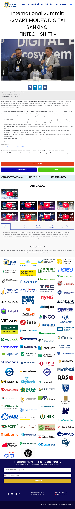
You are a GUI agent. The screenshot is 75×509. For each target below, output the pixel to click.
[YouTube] (12, 494)
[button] (3, 60)
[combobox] (7, 475)
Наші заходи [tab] (51, 226)
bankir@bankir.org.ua (37, 494)
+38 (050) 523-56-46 (61, 494)
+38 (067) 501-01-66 (61, 492)
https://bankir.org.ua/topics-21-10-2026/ (12, 147)
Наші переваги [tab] (39, 226)
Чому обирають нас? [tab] (66, 226)
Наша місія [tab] (15, 226)
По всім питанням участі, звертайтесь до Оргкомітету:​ (12, 177)
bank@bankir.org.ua (37, 492)
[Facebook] (9, 494)
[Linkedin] (16, 494)
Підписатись (37, 481)
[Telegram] (19, 494)
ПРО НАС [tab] (4, 226)
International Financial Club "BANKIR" (43, 4)
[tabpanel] (37, 237)
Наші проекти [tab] (26, 226)
